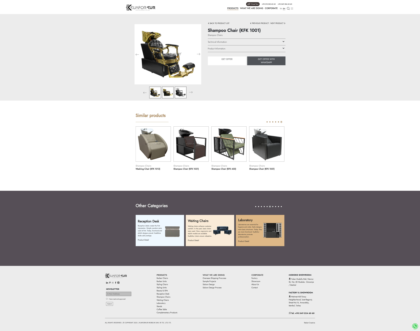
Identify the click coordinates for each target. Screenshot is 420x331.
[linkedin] (107, 282)
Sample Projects (209, 281)
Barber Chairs (162, 278)
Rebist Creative (309, 322)
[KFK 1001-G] (168, 54)
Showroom (255, 281)
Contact (254, 287)
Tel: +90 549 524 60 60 (302, 313)
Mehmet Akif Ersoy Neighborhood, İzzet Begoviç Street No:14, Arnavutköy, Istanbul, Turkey (300, 301)
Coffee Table (162, 309)
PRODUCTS (232, 8)
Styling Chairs (162, 284)
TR (281, 8)
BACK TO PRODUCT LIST (219, 23)
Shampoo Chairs (163, 296)
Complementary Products (167, 312)
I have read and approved (117, 299)
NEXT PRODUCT (277, 23)
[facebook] (116, 282)
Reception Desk (163, 293)
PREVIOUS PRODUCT (260, 23)
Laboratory (161, 303)
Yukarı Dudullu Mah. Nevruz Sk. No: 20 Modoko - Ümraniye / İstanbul (301, 282)
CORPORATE (271, 8)
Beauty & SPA (162, 290)
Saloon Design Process (212, 287)
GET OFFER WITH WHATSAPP (266, 61)
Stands (159, 306)
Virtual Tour (255, 4)
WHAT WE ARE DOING (251, 8)
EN (284, 8)
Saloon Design (209, 284)
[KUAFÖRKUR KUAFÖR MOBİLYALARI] (140, 7)
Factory (254, 278)
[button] (198, 54)
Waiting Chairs (163, 300)
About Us (255, 284)
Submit (109, 304)
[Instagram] (118, 282)
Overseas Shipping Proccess (214, 278)
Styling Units (162, 287)
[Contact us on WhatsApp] (415, 326)
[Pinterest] (110, 282)
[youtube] (113, 282)
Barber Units (162, 281)
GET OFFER (226, 59)
